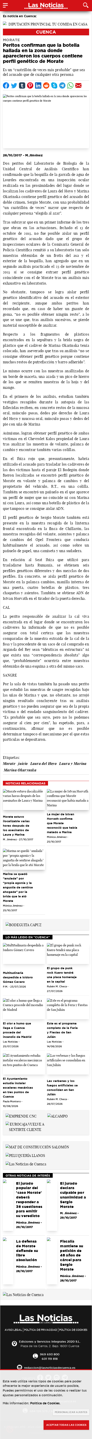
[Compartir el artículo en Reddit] (46, 85)
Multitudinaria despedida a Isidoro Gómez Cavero (18, 977)
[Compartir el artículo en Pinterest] (30, 85)
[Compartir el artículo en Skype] (54, 85)
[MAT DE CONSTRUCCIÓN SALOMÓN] (37, 1146)
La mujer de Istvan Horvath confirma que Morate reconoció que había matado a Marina (62, 823)
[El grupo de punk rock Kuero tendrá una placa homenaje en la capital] (68, 953)
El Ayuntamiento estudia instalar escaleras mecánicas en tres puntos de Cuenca (18, 1087)
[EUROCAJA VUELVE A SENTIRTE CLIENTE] (25, 1126)
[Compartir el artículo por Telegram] (62, 85)
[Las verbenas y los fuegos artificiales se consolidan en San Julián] (68, 1064)
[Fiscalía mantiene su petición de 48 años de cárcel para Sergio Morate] (52, 1260)
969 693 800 (49, 1354)
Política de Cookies (73, 1329)
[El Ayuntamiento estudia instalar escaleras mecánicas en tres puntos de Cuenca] (24, 1064)
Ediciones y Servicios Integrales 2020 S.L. (49, 1341)
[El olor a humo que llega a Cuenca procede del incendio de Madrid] (24, 1009)
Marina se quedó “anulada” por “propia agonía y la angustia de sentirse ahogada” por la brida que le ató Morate (18, 887)
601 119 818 (50, 1358)
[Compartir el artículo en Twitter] (14, 85)
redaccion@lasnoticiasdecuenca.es (49, 1367)
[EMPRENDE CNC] (21, 1115)
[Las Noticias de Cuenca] (26, 1163)
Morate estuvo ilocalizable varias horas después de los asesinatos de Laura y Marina (16, 825)
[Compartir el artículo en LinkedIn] (38, 85)
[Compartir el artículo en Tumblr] (22, 85)
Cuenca (46, 31)
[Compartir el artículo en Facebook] (6, 85)
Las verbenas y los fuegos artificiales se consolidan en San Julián (62, 1087)
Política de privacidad (40, 1329)
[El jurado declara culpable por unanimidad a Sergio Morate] (52, 1205)
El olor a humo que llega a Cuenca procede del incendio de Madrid (17, 1030)
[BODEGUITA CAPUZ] (24, 924)
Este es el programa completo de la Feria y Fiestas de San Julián (62, 1030)
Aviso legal (13, 1329)
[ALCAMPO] (57, 1115)
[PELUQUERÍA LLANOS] (25, 1155)
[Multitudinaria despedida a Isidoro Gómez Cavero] (24, 953)
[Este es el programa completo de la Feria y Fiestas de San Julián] (68, 1009)
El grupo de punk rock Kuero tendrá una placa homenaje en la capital (62, 974)
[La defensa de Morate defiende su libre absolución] (8, 1260)
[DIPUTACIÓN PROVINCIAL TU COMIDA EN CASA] (46, 23)
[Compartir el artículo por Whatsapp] (70, 85)
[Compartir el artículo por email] (78, 85)
